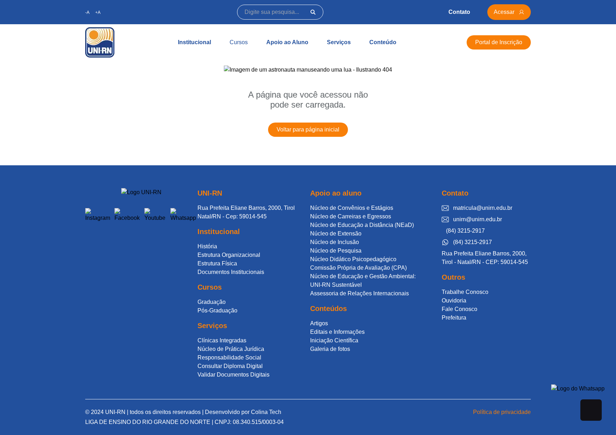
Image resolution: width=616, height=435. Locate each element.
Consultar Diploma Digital (230, 366)
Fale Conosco (459, 309)
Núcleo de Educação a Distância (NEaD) (362, 225)
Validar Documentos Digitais (233, 375)
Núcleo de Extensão (335, 234)
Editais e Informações (337, 332)
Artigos (319, 323)
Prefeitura (454, 318)
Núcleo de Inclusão (334, 242)
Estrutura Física (217, 263)
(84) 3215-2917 (465, 231)
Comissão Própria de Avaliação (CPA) (358, 268)
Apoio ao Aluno (287, 42)
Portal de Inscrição (498, 42)
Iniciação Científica (334, 340)
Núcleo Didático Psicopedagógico (353, 259)
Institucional (194, 42)
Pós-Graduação (217, 310)
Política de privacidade (502, 412)
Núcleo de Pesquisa (335, 251)
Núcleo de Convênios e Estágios (351, 208)
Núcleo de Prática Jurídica (230, 349)
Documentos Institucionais (230, 272)
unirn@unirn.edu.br (477, 219)
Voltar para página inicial (308, 129)
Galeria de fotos (330, 349)
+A (98, 12)
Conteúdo (382, 42)
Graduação (211, 302)
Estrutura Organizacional (228, 255)
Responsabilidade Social (229, 357)
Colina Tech (266, 412)
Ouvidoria (454, 300)
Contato (459, 12)
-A (87, 12)
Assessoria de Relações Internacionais (359, 293)
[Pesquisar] (313, 12)
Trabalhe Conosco (465, 292)
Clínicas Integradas (221, 340)
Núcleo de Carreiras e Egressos (350, 216)
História (207, 246)
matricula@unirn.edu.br (482, 208)
